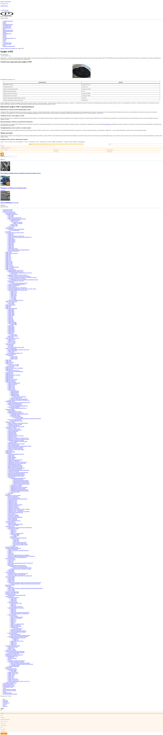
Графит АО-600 (14, 224)
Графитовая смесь (9, 377)
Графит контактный (12, 669)
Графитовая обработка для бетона (13, 374)
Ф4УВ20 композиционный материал (16, 475)
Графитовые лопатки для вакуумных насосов (18, 573)
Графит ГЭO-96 (9, 263)
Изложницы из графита (13, 514)
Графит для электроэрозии (11, 301)
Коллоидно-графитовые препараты (13, 548)
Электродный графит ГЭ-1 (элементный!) (17, 287)
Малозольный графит (10, 576)
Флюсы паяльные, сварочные (9, 689)
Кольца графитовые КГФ (13, 444)
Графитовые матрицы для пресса (15, 504)
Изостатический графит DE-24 (20, 543)
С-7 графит (13, 545)
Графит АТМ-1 (11, 456)
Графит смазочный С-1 (16, 625)
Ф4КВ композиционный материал (18, 488)
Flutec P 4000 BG (11, 410)
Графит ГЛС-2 (14, 642)
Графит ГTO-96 (14, 357)
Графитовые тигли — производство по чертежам (18, 511)
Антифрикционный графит (12, 214)
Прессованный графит (10, 594)
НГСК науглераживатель (13, 251)
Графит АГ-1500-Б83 (17, 222)
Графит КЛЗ (13, 611)
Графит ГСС (8, 255)
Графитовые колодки (12, 502)
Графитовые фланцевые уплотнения (16, 440)
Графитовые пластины (13, 506)
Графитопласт (9, 452)
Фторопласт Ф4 (11, 477)
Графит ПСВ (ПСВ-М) (13, 549)
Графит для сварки (10, 268)
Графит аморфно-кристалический (18, 637)
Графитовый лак (9, 450)
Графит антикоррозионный (14, 382)
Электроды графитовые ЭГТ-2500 (15, 300)
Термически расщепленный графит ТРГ (14, 654)
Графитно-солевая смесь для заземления (14, 368)
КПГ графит (10, 346)
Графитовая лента (9, 372)
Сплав (4, 40)
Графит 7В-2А (11, 455)
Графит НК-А (11, 242)
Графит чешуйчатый (12, 633)
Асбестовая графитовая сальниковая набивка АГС (19, 402)
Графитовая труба (9, 378)
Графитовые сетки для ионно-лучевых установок (19, 509)
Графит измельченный (10, 304)
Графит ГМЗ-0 (11, 578)
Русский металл (4, 8)
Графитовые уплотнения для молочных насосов (18, 439)
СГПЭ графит (11, 351)
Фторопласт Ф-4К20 (15, 491)
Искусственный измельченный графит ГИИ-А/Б (18, 249)
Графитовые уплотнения (11, 427)
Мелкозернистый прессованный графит (16, 595)
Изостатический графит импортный (18, 537)
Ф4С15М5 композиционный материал (16, 474)
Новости (3, 159)
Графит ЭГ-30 (14, 293)
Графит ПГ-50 (11, 332)
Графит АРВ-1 (11, 312)
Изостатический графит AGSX (20, 542)
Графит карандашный (13, 602)
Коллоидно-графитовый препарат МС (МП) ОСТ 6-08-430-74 (21, 556)
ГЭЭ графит (13, 298)
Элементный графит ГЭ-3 (11, 682)
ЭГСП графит (11, 281)
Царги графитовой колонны (14, 520)
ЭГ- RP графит (14, 273)
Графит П (13, 622)
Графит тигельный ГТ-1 (11, 354)
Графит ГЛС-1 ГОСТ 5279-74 (17, 641)
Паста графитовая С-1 (18, 628)
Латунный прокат (7, 26)
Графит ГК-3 (13, 605)
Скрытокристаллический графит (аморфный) (18, 636)
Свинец (4, 39)
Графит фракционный (13, 248)
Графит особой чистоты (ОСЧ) (12, 338)
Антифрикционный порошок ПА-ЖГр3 (19, 413)
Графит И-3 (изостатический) (17, 533)
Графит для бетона (10, 265)
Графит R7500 (16, 541)
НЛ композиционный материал (15, 469)
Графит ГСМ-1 (11, 580)
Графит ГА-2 (16, 640)
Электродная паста (12, 286)
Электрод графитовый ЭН (14, 285)
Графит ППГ (11, 333)
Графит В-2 (10, 317)
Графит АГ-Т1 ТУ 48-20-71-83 (14, 217)
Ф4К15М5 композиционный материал (19, 487)
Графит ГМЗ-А (11, 579)
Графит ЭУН (11, 676)
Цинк (4, 45)
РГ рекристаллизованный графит (13, 645)
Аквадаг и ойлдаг (12, 559)
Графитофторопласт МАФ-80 (14, 464)
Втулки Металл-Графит (16, 416)
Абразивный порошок (8, 209)
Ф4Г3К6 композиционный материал (21, 481)
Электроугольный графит (11, 668)
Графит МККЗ (11, 329)
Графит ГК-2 (13, 604)
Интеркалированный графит (12, 547)
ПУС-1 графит (11, 589)
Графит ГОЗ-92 (11, 385)
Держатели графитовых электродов (16, 280)
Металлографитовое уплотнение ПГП (19, 441)
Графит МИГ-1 (11, 327)
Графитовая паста (14, 627)
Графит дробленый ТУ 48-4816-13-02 (16, 236)
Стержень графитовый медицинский (16, 426)
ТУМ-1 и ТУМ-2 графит (13, 525)
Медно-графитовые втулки (16, 420)
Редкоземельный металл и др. (9, 38)
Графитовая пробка (12, 433)
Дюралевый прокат (7, 25)
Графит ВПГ (11, 319)
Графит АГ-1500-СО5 (18, 223)
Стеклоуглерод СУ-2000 (13, 364)
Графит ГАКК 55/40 (12, 350)
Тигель (4, 688)
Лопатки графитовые (10, 572)
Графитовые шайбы (12, 442)
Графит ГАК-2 (14, 599)
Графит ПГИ (11, 587)
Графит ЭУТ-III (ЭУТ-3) (13, 680)
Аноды (4, 22)
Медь (4, 29)
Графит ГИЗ (10, 234)
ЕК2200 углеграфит (12, 658)
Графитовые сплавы (10, 409)
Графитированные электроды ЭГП (15, 270)
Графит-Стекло (9, 363)
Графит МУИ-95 (11, 239)
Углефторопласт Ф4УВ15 (16, 486)
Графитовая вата (9, 369)
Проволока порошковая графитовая (18, 630)
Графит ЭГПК (14, 295)
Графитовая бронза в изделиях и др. (16, 412)
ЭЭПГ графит (11, 303)
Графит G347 (16, 540)
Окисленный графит (10, 584)
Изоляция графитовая (10, 521)
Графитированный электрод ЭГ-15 (15, 271)
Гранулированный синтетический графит (15, 232)
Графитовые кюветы (12, 503)
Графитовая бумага (15, 391)
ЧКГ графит (10, 493)
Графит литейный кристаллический (16, 607)
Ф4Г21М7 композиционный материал (16, 473)
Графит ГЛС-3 (14, 643)
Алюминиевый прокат (8, 21)
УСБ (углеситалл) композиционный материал (18, 472)
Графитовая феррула (12, 434)
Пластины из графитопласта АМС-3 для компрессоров (20, 575)
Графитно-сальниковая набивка (15, 404)
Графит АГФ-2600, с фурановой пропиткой (20, 662)
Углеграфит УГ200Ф (15, 665)
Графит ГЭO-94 (9, 262)
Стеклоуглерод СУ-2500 (13, 365)
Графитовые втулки (12, 501)
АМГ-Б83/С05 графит (15, 220)
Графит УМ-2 (11, 246)
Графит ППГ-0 (14, 334)
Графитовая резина (15, 392)
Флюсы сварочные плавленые (9, 690)
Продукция (5, 700)
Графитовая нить (9, 373)
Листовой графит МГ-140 (16, 397)
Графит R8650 (11, 311)
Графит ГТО (10, 355)
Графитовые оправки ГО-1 (14, 505)
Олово (4, 35)
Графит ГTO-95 (14, 356)
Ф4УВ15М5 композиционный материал (19, 489)
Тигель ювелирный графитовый (15, 517)
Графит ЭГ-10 (14, 291)
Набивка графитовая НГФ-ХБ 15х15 (19, 408)
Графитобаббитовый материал (14, 411)
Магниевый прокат (7, 27)
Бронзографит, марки (15, 415)
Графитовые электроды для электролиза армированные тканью (24, 279)
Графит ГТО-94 (14, 358)
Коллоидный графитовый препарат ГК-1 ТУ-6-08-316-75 (20, 563)
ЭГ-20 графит (14, 299)
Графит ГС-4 (13, 621)
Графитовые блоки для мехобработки (16, 229)
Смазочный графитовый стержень (18, 631)
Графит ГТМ (8, 257)
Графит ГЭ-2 (8, 259)
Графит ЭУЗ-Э (11, 675)
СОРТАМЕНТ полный (8, 687)
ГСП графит (13, 296)
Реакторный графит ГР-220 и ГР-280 (16, 347)
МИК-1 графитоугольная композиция (16, 467)
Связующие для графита (11, 650)
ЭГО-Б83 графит (14, 225)
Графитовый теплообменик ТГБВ (15, 512)
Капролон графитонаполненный (15, 465)
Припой (5, 37)
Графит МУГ (11, 238)
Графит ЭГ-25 (14, 292)
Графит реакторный (10, 343)
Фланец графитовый (12, 519)
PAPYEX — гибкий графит (14, 428)
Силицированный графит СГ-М (15, 353)
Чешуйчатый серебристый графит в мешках (20, 635)
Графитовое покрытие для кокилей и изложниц (21, 568)
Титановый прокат (7, 43)
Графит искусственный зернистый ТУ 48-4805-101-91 (20, 237)
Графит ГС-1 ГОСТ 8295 (16, 618)
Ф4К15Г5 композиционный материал (21, 483)
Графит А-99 (11, 233)
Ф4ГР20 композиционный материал (21, 482)
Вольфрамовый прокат (8, 24)
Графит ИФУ (16, 535)
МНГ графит (11, 337)
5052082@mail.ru (4, 5)
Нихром (5, 34)
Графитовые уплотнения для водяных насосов (18, 438)
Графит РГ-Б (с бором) (13, 646)
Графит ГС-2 (13, 619)
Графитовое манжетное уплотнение (16, 435)
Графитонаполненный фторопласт (18, 478)
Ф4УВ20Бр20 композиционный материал (20, 490)
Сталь (4, 41)
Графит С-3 (10, 552)
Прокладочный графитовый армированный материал (19, 446)
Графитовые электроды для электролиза (17, 278)
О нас (4, 699)
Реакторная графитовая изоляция (15, 524)
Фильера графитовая (12, 518)
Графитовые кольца (12, 436)
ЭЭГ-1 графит (11, 302)
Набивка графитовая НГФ (14, 407)
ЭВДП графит (9, 667)
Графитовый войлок (15, 395)
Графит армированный (13, 431)
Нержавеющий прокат (8, 31)
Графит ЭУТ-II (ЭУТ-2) (13, 679)
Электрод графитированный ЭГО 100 (16, 284)
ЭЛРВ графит (11, 571)
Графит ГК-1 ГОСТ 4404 (16, 603)
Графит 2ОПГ (9, 252)
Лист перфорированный (8, 684)
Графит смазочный (12, 614)
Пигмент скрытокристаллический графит (22, 567)
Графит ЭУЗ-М (11, 674)
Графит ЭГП (13, 294)
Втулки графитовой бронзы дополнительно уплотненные (28, 418)
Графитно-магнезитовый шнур (15, 403)
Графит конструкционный (11, 308)
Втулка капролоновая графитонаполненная (17, 498)
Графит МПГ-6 (14, 324)
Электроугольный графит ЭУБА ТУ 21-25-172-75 (19, 681)
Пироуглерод (8, 586)
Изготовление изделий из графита (13, 495)
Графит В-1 (10, 316)
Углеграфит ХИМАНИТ (13, 666)
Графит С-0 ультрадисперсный (17, 623)
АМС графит (11, 215)
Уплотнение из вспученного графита (16, 449)
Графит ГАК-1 (14, 598)
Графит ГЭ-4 (8, 260)
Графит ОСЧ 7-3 (11, 340)
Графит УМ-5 (11, 247)
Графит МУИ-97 (11, 240)
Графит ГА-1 (16, 638)
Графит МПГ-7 (11, 330)
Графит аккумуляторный (13, 597)
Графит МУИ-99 (11, 241)
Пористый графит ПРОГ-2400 (12, 592)
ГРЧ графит (10, 345)
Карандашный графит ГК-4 (17, 606)
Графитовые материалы (11, 381)
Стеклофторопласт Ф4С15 (16, 485)
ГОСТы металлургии (7, 210)
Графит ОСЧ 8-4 (11, 341)
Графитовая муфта (12, 432)
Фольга (4, 691)
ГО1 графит (8, 231)
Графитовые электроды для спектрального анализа (19, 276)
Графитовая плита (9, 376)
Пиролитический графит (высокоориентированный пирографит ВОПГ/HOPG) (25, 588)
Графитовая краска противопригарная (19, 566)
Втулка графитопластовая (13, 497)
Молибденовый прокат (8, 30)
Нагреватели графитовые (13, 516)
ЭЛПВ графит (11, 570)
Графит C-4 (13, 529)
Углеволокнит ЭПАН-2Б (13, 471)
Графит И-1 (13, 532)
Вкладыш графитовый (13, 496)
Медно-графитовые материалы (15, 419)
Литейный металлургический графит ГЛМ (20, 612)
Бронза (4, 23)
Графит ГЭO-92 (9, 261)
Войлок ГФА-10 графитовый (19, 396)
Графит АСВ (11, 560)
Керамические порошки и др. (9, 683)
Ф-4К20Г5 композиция (18, 479)
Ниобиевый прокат (7, 33)
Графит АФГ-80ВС (12, 457)
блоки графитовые (107, 124)
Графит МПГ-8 (11, 331)
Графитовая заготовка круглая (12, 370)
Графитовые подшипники (13, 508)
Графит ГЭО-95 (9, 264)
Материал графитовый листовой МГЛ (19, 399)
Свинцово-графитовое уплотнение (15, 447)
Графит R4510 (14, 531)
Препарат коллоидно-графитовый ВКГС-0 (17, 557)
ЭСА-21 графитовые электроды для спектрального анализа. (24, 277)
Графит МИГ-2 (14, 536)
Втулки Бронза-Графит (18, 417)
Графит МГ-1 (11, 325)
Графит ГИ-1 (8, 254)
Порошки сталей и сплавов (9, 685)
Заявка (2, 708)
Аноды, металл (4, 18)
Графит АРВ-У (11, 315)
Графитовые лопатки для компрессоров (16, 574)
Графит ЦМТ (11, 553)
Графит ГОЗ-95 (11, 387)
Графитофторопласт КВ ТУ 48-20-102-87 (17, 463)
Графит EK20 (11, 657)
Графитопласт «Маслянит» (14, 461)
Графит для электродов (11, 269)
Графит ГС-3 (13, 620)
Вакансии (5, 706)
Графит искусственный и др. (9, 211)
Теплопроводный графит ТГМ (12, 653)
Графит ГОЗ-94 (11, 386)
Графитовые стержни (10, 421)
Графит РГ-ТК (11, 648)
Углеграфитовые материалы (12, 656)
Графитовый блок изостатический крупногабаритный (20, 527)
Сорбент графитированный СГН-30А (16, 652)
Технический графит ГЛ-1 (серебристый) (20, 613)
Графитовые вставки (12, 500)
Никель (4, 32)
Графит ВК (10, 318)
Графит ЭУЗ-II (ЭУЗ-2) (13, 672)
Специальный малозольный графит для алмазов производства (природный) (24, 582)
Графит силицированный (11, 348)
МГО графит (13, 671)
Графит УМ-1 (11, 245)
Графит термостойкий (13, 335)
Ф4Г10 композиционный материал (20, 480)
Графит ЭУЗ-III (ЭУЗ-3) (13, 673)
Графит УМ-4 (8, 361)
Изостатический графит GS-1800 (20, 544)
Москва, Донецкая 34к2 (6, 1)
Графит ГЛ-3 (13, 610)
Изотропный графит (10, 526)
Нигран (9, 659)
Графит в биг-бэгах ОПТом (11, 253)
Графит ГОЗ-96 (11, 388)
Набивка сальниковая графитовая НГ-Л (19, 405)
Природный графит (10, 596)
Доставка (5, 704)
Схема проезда (6, 702)
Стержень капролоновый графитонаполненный (18, 470)
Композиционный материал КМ (15, 466)
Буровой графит (14, 615)
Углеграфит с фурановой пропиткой (16, 661)
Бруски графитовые (15, 230)
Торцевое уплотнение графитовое (15, 448)
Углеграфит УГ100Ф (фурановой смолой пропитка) (22, 664)
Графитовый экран (12, 522)
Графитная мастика (10, 366)
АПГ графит (11, 216)
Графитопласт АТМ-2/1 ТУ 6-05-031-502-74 (17, 462)
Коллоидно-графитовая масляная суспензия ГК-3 (18, 555)
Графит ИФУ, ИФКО (15, 534)
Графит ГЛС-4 (14, 644)
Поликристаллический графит (12, 591)
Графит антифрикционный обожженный (17, 218)
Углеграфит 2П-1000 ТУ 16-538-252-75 (16, 660)
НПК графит (11, 564)
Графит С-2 (10, 551)
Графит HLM (11, 310)
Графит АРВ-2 (11, 314)
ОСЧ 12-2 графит (12, 342)
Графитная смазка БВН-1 (16, 626)
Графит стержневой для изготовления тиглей (18, 423)
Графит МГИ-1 (11, 326)
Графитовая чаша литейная (11, 379)
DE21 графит (16, 539)
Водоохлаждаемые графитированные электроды (21, 272)
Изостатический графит (13, 528)
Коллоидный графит (10, 558)
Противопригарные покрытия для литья (17, 565)
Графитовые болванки (10, 380)
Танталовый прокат (7, 42)
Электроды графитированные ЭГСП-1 (19, 283)
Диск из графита (11, 513)
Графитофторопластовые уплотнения (16, 443)
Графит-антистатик (10, 362)
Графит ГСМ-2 (11, 581)
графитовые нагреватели (32, 113)
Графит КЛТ (8, 307)
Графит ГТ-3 (8, 256)
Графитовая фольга (15, 394)
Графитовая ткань (14, 393)
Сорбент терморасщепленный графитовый (15, 651)
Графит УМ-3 (8, 360)
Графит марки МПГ (12, 323)
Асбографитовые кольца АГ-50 (15, 430)
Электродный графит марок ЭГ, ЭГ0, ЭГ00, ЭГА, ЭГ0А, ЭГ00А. (22, 288)
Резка (4, 705)
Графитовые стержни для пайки (15, 424)
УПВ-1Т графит (11, 590)
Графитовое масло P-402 (16, 629)
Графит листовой (12, 389)
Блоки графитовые (10, 228)
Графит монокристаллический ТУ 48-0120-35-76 (18, 400)
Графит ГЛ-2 (13, 609)
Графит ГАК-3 (14, 601)
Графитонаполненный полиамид (15, 459)
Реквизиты (5, 701)
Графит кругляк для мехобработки (15, 371)
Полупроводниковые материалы (10, 693)
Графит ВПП (11, 321)
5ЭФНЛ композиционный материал (16, 454)
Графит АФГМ (11, 458)
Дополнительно (4, 206)
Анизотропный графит (11, 213)
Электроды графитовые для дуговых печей (17, 290)
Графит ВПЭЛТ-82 (12, 322)
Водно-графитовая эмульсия (17, 617)
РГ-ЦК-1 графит (11, 649)
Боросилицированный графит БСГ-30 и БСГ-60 (18, 349)
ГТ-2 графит (8, 494)
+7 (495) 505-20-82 (4, 10)
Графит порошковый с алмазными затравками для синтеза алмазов (25, 583)
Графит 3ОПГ (11, 309)
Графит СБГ (10, 561)
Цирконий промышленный (9, 46)
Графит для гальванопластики (12, 267)
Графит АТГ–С (11, 226)
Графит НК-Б (11, 244)
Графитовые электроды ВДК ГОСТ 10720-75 (18, 275)
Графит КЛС (8, 306)
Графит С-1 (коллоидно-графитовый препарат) (18, 550)
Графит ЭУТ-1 (11, 677)
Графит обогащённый (15, 634)
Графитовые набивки (10, 401)
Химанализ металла (7, 692)
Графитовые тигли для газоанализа (15, 510)
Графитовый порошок (10, 451)
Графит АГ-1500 (14, 221)
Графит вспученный (12, 384)
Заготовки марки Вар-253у (14, 425)
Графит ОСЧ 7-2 (11, 339)
